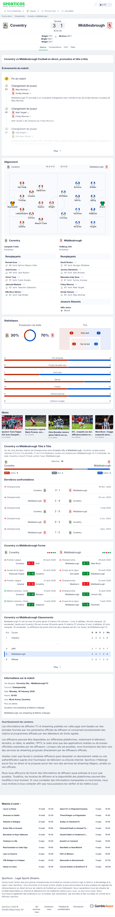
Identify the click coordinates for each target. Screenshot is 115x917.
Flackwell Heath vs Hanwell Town (74, 828)
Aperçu (43, 47)
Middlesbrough (75, 450)
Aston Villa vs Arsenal (12, 828)
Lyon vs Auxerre (10, 854)
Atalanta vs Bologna (11, 822)
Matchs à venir (10, 803)
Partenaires (78, 906)
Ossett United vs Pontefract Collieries (75, 834)
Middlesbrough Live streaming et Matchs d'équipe (27, 713)
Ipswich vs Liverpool (69, 841)
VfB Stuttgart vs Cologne (14, 860)
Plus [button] (56, 151)
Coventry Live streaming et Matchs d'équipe (24, 708)
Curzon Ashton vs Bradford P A (73, 867)
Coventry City (59, 450)
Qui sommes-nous (37, 909)
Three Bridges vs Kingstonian (73, 815)
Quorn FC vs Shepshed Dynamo (73, 809)
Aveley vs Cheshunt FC (70, 822)
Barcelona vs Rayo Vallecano (15, 834)
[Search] (95, 4)
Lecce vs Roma (9, 809)
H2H (66, 47)
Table (72, 47)
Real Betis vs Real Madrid (71, 847)
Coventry (9, 465)
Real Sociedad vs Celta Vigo (15, 847)
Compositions (55, 47)
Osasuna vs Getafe (11, 815)
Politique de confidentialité (64, 907)
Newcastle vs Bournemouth (72, 860)
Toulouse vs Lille (10, 841)
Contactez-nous (49, 907)
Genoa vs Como (10, 867)
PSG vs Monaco (67, 854)
